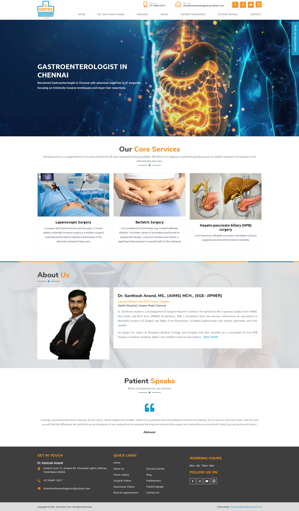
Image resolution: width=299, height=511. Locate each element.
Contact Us (152, 492)
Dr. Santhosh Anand (111, 14)
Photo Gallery (121, 474)
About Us (119, 468)
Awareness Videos (124, 486)
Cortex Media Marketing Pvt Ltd (246, 507)
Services (142, 14)
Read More (211, 337)
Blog (149, 474)
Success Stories (155, 468)
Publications (153, 480)
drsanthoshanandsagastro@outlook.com (66, 488)
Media (164, 14)
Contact (256, 14)
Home (81, 14)
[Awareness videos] (251, 5)
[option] (73, 323)
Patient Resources (193, 14)
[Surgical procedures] (259, 4)
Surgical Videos (122, 480)
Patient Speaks (228, 14)
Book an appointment (126, 492)
